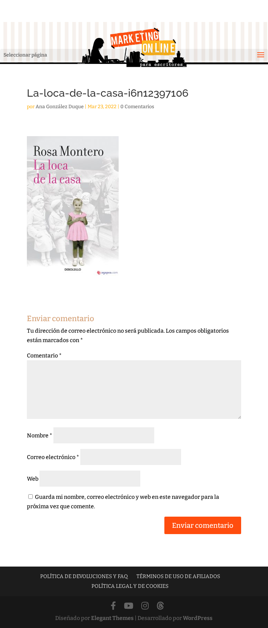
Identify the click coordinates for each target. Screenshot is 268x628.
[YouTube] (128, 606)
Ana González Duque (60, 107)
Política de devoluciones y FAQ (84, 576)
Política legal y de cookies (130, 586)
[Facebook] (113, 606)
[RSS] (160, 606)
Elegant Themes (112, 618)
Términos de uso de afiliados (178, 576)
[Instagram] (145, 606)
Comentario (44, 355)
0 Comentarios (137, 107)
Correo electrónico (53, 457)
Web (32, 478)
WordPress (198, 618)
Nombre (39, 435)
